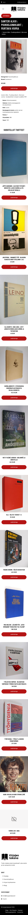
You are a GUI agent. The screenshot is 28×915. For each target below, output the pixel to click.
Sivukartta (20, 912)
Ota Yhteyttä (13, 910)
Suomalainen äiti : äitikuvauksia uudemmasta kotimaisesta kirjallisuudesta (14, 388)
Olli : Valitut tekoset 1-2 (14, 515)
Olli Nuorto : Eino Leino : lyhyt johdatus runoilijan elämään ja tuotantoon (14, 329)
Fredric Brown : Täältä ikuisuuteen (14, 570)
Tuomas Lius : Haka (14, 831)
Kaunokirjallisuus (13, 77)
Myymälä (6, 16)
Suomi (4, 2)
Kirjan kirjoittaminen (9, 882)
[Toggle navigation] (3, 8)
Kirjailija (6, 876)
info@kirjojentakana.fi (21, 2)
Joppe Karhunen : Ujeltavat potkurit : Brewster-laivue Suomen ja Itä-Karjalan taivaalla (14, 188)
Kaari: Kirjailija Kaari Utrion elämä (14, 794)
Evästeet (20, 910)
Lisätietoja (14, 88)
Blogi (5, 885)
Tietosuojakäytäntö (10, 912)
